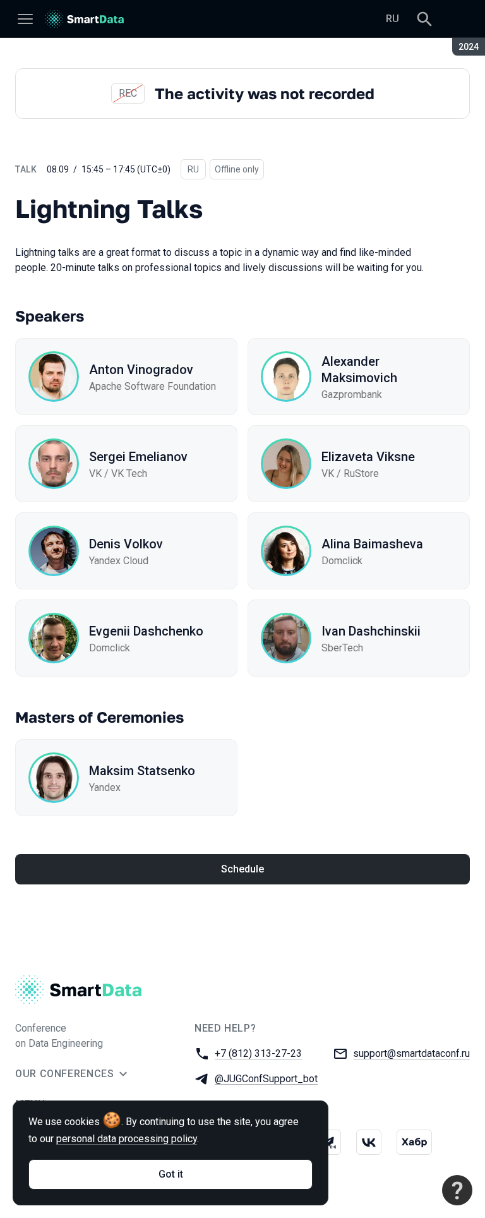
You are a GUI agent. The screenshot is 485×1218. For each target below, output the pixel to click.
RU (392, 19)
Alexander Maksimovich (359, 369)
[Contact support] (457, 1190)
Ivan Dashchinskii (371, 631)
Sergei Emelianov (138, 456)
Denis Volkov (126, 544)
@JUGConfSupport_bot (266, 1079)
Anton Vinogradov (141, 369)
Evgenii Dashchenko (146, 631)
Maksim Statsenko (142, 770)
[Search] (424, 19)
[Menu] (25, 19)
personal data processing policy (126, 1139)
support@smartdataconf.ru (411, 1053)
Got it (171, 1174)
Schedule (242, 869)
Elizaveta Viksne (368, 456)
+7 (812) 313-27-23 (258, 1053)
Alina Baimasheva (372, 544)
